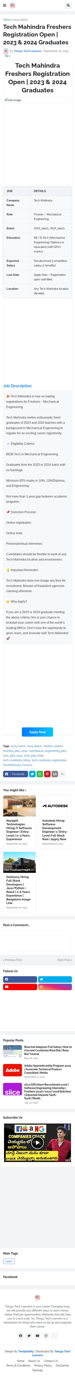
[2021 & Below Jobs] (20, 994)
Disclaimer (62, 1365)
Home (7, 19)
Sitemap (37, 1370)
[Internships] (20, 1002)
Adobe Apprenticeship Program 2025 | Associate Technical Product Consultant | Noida (47, 1069)
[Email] (55, 774)
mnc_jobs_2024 (12, 755)
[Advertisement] (37, 144)
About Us (34, 1360)
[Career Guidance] (20, 1024)
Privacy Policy (43, 1365)
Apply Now (37, 732)
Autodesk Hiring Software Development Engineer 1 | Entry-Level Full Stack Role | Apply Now (55, 830)
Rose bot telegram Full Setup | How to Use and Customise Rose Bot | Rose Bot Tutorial (48, 1050)
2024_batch (34, 746)
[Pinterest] (47, 774)
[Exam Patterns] (55, 1009)
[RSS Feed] (54, 1335)
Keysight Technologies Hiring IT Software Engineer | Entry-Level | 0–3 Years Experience (19, 830)
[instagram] (55, 987)
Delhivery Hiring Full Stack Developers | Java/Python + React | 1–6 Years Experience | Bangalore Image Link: (18, 890)
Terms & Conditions (18, 1365)
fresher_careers (53, 746)
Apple (8, 1261)
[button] (4, 5)
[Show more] (62, 774)
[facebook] (20, 979)
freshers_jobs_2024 (15, 750)
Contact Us (51, 1360)
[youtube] (20, 987)
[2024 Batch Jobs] (55, 994)
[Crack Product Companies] (20, 1009)
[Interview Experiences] (55, 1002)
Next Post (64, 960)
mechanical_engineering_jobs (47, 750)
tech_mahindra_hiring (16, 760)
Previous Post (13, 960)
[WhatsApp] (40, 774)
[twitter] (55, 979)
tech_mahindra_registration (49, 760)
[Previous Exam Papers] (20, 1016)
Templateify (26, 1351)
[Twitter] (32, 774)
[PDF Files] (55, 1016)
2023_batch (20, 19)
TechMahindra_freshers (17, 765)
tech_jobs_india (34, 755)
